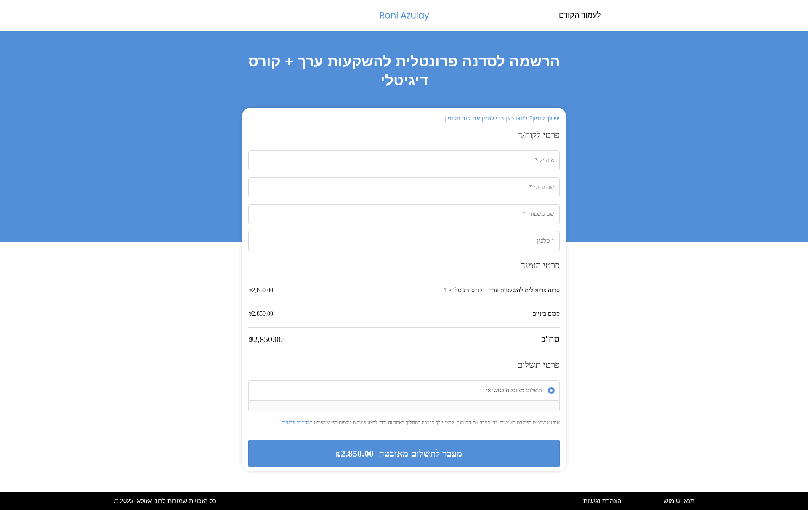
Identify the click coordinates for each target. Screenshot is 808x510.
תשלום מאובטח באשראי (514, 390)
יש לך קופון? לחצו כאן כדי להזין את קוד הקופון (502, 118)
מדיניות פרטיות (296, 422)
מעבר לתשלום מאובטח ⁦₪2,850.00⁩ (398, 453)
